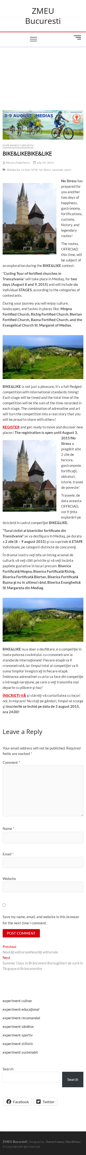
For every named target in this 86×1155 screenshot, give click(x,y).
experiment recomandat (21, 1018)
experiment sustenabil (20, 1052)
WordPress (73, 1142)
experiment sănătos (18, 1026)
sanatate (57, 170)
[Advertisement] (43, 72)
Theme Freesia (55, 1142)
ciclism (25, 170)
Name (8, 828)
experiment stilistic (18, 1043)
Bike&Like (13, 170)
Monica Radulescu (17, 162)
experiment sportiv (18, 145)
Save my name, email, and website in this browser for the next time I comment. (41, 920)
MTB (34, 170)
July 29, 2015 (45, 162)
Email (8, 854)
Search (8, 1069)
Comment (11, 762)
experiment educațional (21, 1009)
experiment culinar (17, 1001)
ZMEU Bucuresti (43, 16)
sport (67, 170)
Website (9, 878)
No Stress (45, 170)
